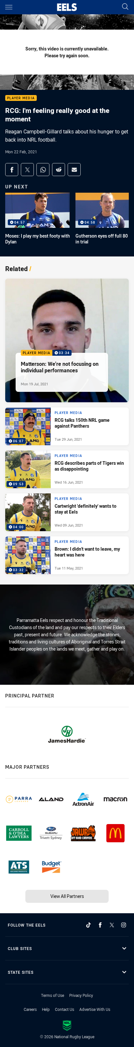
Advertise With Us (94, 1009)
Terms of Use (52, 995)
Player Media (21, 98)
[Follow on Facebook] (100, 925)
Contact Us (64, 1009)
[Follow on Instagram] (123, 925)
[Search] (125, 7)
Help (46, 1009)
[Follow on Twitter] (111, 925)
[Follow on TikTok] (88, 925)
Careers (30, 1009)
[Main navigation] (8, 7)
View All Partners (67, 896)
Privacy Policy (81, 995)
